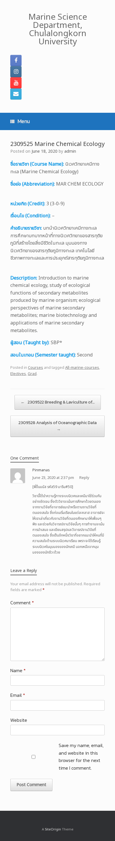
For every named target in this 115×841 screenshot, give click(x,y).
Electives (18, 374)
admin (70, 151)
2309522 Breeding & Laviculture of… (58, 402)
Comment (22, 602)
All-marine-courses (82, 368)
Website (18, 720)
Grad (32, 374)
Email (17, 695)
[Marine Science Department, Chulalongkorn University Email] (16, 94)
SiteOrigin (53, 829)
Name (18, 670)
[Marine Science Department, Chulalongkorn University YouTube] (16, 82)
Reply (84, 478)
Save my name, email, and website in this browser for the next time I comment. (81, 756)
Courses (35, 368)
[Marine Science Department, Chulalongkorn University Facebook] (16, 60)
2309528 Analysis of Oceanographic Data (58, 426)
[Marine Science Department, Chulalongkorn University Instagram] (16, 71)
